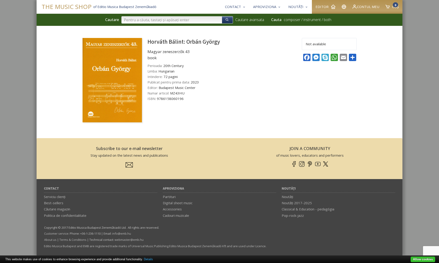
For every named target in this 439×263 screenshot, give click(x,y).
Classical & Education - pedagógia (308, 209)
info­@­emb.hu (121, 233)
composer (292, 19)
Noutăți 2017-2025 (297, 203)
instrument (312, 19)
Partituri (169, 196)
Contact (51, 188)
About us (50, 240)
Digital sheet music (178, 203)
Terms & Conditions (72, 240)
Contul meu (368, 6)
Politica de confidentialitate (65, 215)
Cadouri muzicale (176, 215)
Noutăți (289, 188)
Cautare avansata (249, 19)
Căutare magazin (57, 209)
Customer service (56, 233)
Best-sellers (53, 203)
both (327, 19)
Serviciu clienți (54, 196)
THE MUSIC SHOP (66, 7)
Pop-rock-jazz (293, 215)
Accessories (172, 209)
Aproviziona (173, 188)
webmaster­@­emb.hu (129, 240)
